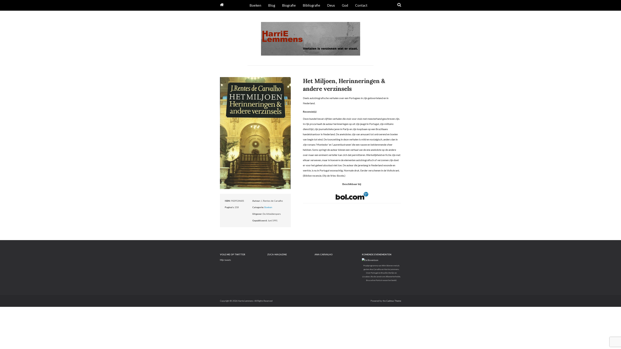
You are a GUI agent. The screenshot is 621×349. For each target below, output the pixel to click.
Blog (271, 5)
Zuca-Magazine (277, 254)
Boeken (255, 5)
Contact (361, 5)
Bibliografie (311, 5)
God (345, 5)
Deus (331, 5)
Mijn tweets (225, 260)
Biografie (289, 5)
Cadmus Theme (393, 301)
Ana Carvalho (324, 254)
